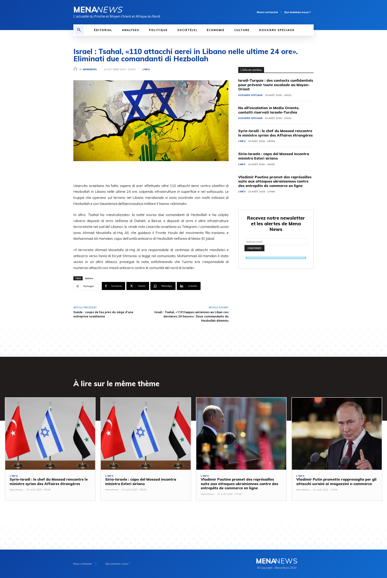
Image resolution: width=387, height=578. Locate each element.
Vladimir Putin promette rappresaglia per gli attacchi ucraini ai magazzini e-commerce (336, 481)
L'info (146, 69)
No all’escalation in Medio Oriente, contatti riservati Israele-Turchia (268, 110)
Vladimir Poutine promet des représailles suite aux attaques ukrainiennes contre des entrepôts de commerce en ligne (274, 181)
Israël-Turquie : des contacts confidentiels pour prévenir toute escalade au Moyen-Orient (275, 84)
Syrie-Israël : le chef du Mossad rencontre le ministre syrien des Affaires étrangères (275, 133)
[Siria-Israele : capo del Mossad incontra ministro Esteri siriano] (146, 434)
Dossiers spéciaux (250, 95)
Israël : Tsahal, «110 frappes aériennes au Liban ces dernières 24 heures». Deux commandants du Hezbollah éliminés (191, 316)
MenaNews (90, 69)
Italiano (89, 278)
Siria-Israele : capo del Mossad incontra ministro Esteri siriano (273, 156)
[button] (79, 30)
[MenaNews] (76, 69)
